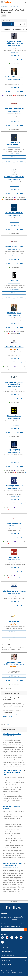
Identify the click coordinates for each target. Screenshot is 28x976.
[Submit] (25, 929)
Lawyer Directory (4, 6)
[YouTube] (7, 937)
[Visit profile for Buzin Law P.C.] (14, 552)
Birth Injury (20, 703)
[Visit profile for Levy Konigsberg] (14, 444)
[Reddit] (21, 937)
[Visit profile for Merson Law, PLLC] (14, 307)
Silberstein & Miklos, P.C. (14, 213)
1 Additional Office (14, 186)
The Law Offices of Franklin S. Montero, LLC (14, 42)
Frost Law (14, 280)
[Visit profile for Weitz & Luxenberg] (14, 518)
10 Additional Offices (14, 118)
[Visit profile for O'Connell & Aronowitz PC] (14, 171)
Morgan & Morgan (14, 416)
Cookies (21, 972)
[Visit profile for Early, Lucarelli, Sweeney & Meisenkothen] (14, 377)
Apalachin (5, 716)
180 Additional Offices (14, 425)
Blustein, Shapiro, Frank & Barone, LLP (14, 143)
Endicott (17, 715)
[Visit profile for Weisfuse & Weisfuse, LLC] (14, 71)
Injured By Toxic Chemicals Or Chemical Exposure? (12, 734)
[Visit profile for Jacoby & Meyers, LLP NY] (14, 241)
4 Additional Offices (14, 459)
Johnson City (6, 715)
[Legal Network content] (25, 964)
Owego (10, 716)
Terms (2, 972)
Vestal (11, 715)
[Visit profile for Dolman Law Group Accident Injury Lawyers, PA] (14, 657)
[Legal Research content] (25, 960)
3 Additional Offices (14, 496)
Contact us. (14, 919)
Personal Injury (7, 706)
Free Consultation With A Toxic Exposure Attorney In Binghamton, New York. (12, 865)
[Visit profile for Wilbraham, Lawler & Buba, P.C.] (14, 586)
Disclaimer (14, 972)
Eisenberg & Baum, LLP (14, 486)
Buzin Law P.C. (14, 557)
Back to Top (14, 901)
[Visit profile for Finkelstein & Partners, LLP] (14, 103)
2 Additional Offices (14, 52)
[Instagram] (16, 937)
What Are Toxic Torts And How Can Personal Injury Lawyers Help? (12, 772)
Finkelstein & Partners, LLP (14, 109)
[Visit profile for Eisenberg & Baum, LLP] (14, 480)
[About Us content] (25, 947)
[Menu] (2, 2)
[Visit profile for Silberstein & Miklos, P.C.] (14, 207)
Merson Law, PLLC (14, 313)
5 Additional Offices (14, 222)
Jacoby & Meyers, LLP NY (14, 246)
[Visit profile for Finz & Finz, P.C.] (14, 616)
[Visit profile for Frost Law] (14, 275)
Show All (3, 724)
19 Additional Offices (14, 289)
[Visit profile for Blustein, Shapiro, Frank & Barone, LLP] (14, 137)
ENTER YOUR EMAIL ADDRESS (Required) (10, 926)
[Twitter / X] (11, 937)
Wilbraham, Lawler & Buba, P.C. (14, 591)
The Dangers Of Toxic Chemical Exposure (12, 807)
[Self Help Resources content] (25, 955)
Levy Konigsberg (14, 450)
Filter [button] (4, 15)
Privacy (8, 972)
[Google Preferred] (2, 942)
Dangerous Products (18, 706)
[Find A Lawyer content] (25, 951)
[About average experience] (25, 95)
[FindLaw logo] (7, 2)
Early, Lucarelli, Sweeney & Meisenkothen (14, 383)
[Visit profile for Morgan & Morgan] (14, 410)
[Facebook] (2, 937)
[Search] (25, 2)
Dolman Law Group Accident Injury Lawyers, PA (14, 663)
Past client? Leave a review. (14, 45)
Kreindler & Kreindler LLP (14, 347)
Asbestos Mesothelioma (9, 703)
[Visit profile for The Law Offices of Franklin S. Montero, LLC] (14, 36)
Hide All (8, 724)
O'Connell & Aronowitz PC (14, 177)
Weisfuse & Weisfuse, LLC (14, 77)
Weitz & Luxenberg (14, 523)
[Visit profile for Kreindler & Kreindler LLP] (14, 341)
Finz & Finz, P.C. (14, 621)
